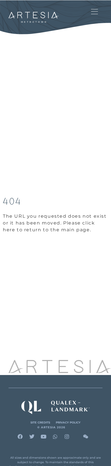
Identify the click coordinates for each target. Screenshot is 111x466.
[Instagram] (67, 436)
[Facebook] (20, 436)
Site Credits (40, 422)
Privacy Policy (68, 422)
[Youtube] (43, 436)
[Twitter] (32, 436)
